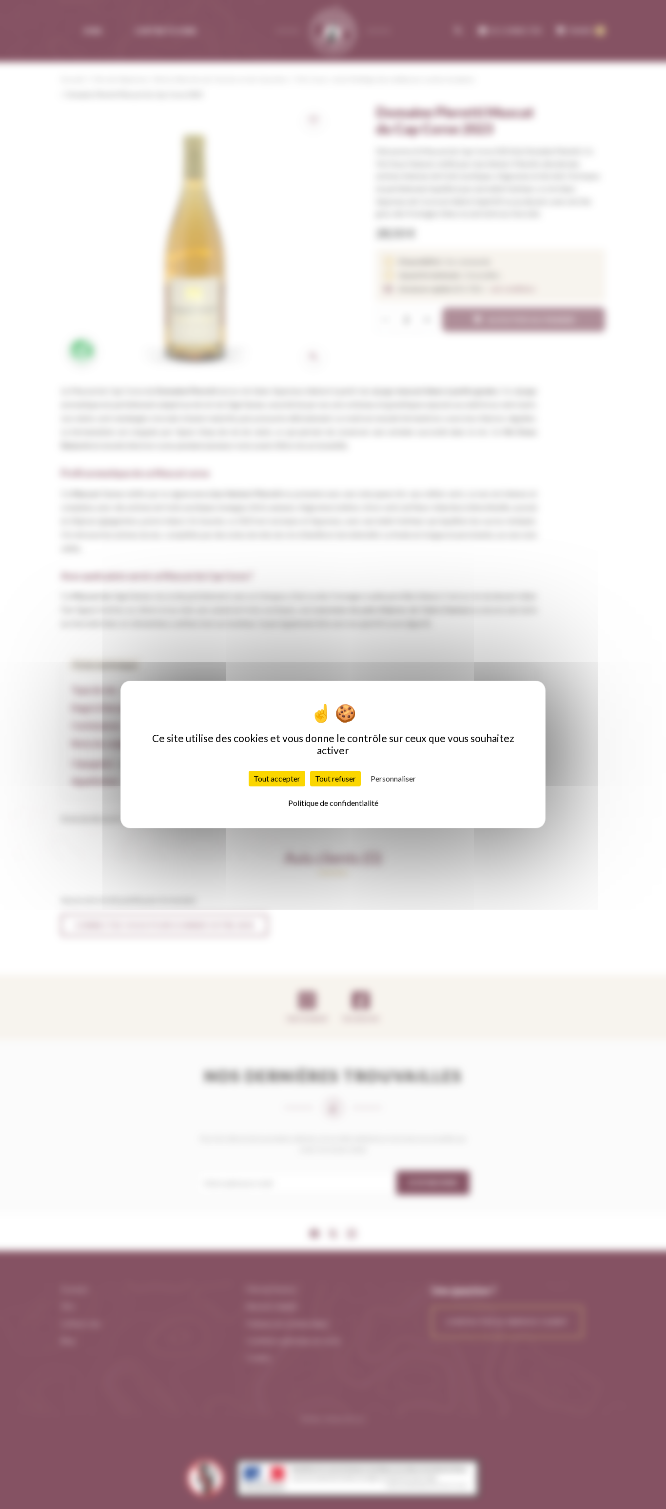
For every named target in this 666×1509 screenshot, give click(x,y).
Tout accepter (277, 778)
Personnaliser (393, 778)
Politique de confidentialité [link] (333, 802)
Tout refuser (335, 778)
